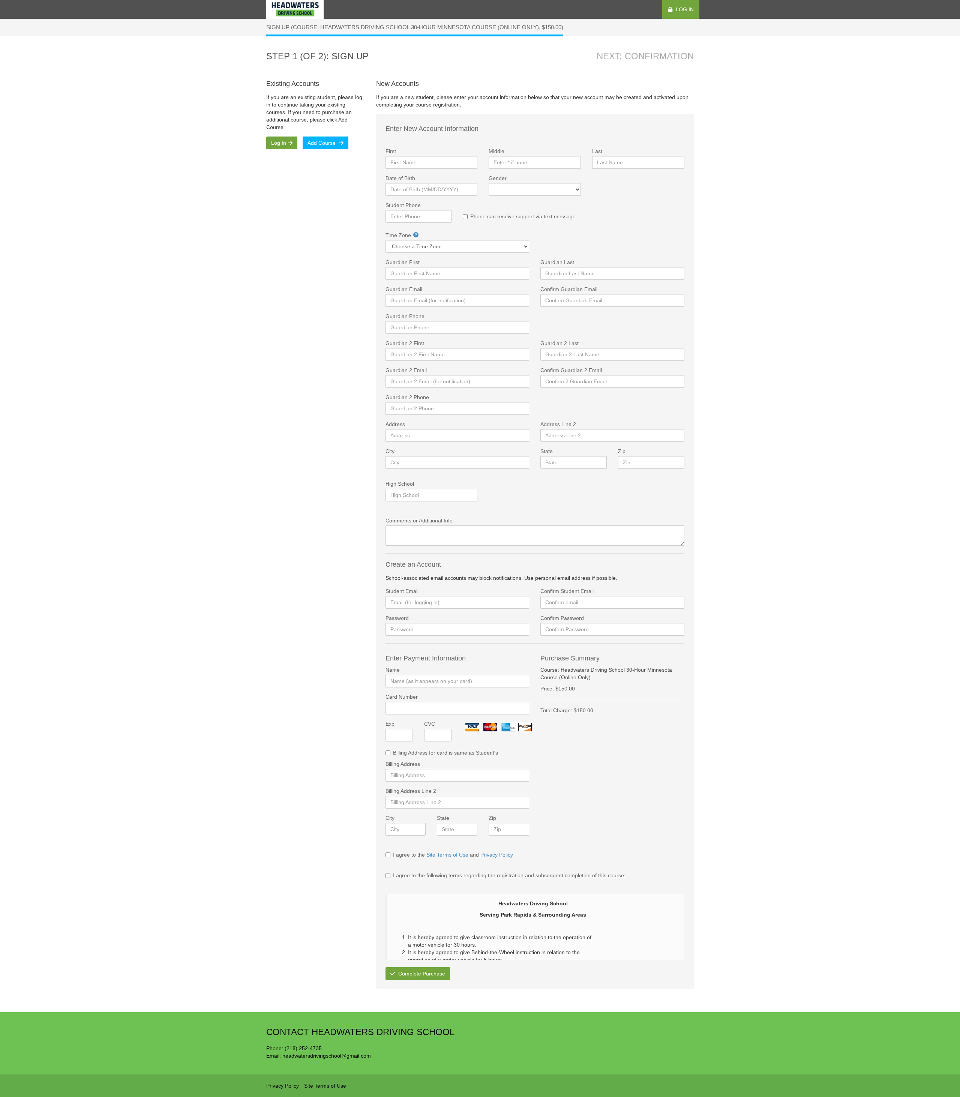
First (391, 151)
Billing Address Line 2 (411, 791)
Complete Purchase (421, 974)
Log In (684, 9)
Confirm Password (562, 618)
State (546, 451)
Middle (496, 151)
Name (393, 670)
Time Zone (398, 235)
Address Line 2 (558, 424)
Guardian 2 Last (559, 343)
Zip (622, 451)
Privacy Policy (496, 855)
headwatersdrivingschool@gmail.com (326, 1056)
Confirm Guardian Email (568, 289)
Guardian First (403, 262)
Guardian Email (404, 289)
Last (597, 151)
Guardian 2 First (405, 343)
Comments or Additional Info (419, 521)
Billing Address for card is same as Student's (445, 753)
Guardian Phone (405, 316)
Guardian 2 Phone (407, 397)
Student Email (402, 591)
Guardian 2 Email (406, 370)
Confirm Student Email (567, 591)
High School (400, 484)
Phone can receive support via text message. (523, 216)
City (390, 451)
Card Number (402, 697)
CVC (429, 724)
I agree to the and (453, 855)
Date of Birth (400, 178)
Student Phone (403, 205)
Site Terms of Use (447, 855)
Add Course (322, 143)
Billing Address (403, 764)
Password (397, 618)
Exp (390, 724)
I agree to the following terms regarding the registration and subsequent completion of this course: (509, 875)
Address (395, 424)
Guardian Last (557, 262)
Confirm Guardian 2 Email (571, 370)
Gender (498, 178)
